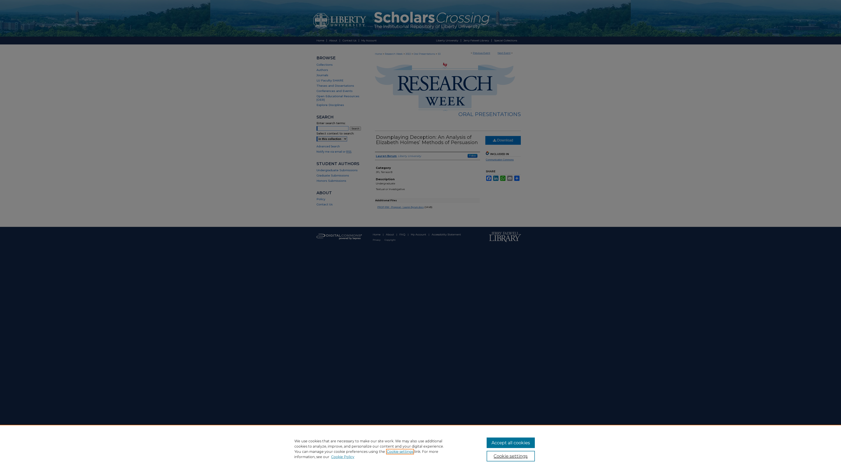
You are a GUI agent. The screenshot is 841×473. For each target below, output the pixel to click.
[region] (420, 449)
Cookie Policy (342, 457)
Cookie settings (400, 452)
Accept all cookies (510, 442)
